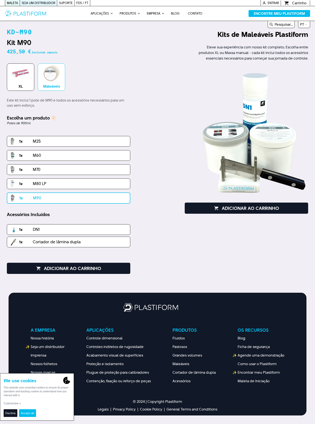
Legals (103, 409)
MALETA (12, 3)
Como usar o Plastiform (257, 363)
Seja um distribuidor (47, 346)
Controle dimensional (104, 338)
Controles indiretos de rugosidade (115, 346)
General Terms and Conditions (191, 409)
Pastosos (179, 346)
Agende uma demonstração (261, 355)
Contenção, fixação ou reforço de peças (118, 381)
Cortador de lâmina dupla (194, 372)
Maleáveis (180, 363)
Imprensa (38, 355)
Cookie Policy (151, 409)
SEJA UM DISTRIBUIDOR (38, 3)
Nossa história (42, 338)
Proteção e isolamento (105, 363)
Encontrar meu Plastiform (259, 372)
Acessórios (181, 381)
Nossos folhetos (44, 363)
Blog (241, 338)
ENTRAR (273, 3)
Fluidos (178, 338)
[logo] (25, 13)
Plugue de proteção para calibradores (117, 372)
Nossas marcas (43, 372)
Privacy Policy (124, 409)
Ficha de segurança (254, 346)
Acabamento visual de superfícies (114, 355)
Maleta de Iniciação (254, 381)
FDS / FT (82, 3)
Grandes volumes (187, 355)
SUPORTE (66, 3)
